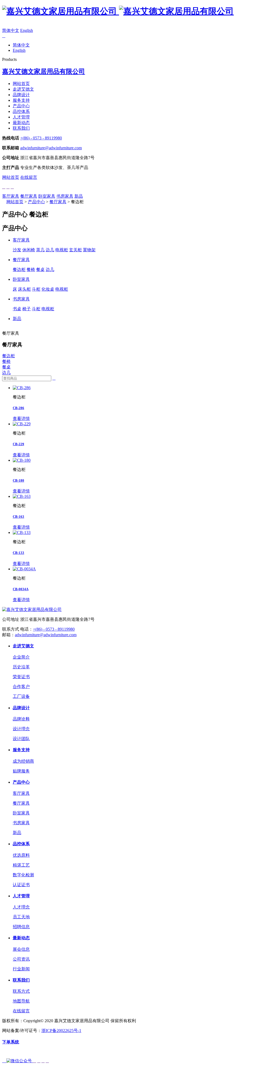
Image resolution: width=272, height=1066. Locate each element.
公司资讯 (21, 959)
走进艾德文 (23, 89)
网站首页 (21, 83)
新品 (78, 196)
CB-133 (18, 553)
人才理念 (21, 907)
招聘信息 (21, 926)
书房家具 (64, 196)
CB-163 (18, 517)
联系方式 (21, 991)
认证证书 (21, 884)
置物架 (89, 250)
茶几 (40, 250)
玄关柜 (75, 250)
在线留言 (28, 177)
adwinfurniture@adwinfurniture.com (51, 148)
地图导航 (21, 1001)
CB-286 (18, 408)
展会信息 (21, 949)
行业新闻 (21, 969)
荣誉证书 (21, 676)
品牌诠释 (21, 719)
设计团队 (21, 738)
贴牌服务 (21, 771)
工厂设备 (21, 696)
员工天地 (21, 917)
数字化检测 (23, 875)
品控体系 (21, 111)
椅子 (26, 309)
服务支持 (21, 100)
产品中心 (21, 106)
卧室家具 (46, 196)
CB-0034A (20, 589)
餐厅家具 (28, 196)
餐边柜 (19, 269)
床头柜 (24, 289)
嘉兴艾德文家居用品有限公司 (43, 71)
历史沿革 (21, 667)
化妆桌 (47, 289)
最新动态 (21, 122)
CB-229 (18, 444)
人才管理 (21, 117)
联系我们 (21, 128)
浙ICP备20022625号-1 (61, 1030)
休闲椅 (28, 250)
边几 (50, 250)
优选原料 (21, 855)
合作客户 (21, 686)
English (26, 30)
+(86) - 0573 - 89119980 (41, 138)
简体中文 (10, 30)
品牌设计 (21, 94)
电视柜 (61, 250)
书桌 (17, 309)
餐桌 (40, 269)
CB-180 (18, 480)
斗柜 (36, 289)
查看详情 (21, 418)
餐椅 (31, 269)
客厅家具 (10, 196)
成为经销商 (23, 761)
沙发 (17, 250)
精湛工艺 (21, 865)
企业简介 (21, 657)
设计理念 (21, 729)
